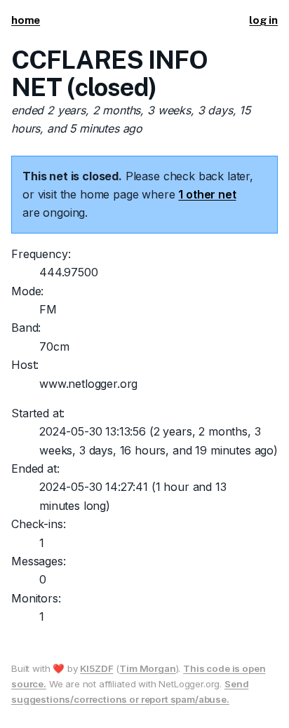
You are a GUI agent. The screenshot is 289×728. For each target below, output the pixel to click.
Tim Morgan (147, 668)
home (25, 20)
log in (263, 20)
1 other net (207, 194)
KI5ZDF (96, 668)
